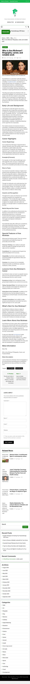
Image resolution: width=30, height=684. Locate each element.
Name (5, 418)
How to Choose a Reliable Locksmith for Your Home (15, 540)
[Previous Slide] (26, 1)
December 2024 (6, 588)
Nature (4, 651)
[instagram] (13, 6)
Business (5, 616)
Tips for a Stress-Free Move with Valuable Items (14, 1)
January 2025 (6, 585)
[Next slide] (28, 1)
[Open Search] (26, 26)
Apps (4, 605)
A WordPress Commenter (9, 559)
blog (4, 614)
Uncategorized (6, 672)
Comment (6, 400)
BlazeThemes (15, 678)
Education (5, 625)
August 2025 (6, 567)
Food (4, 634)
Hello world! (20, 559)
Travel (4, 669)
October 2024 (6, 593)
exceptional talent (11, 81)
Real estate (5, 657)
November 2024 (6, 591)
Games (4, 637)
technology (5, 666)
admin (5, 58)
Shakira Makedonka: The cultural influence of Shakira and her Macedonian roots (19, 504)
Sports (4, 660)
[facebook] (11, 6)
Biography (5, 611)
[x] (15, 6)
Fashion (5, 631)
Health (4, 643)
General (4, 640)
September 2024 (6, 596)
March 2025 (5, 579)
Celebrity (5, 47)
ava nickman (19, 368)
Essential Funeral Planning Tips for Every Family (14, 543)
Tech (4, 663)
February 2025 (6, 582)
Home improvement (7, 646)
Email (5, 424)
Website (6, 430)
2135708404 (10, 368)
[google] (17, 6)
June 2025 (5, 570)
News (4, 654)
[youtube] (18, 6)
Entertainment (6, 628)
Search (4, 524)
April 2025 (5, 576)
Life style (5, 649)
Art (3, 608)
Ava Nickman (16, 334)
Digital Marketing (7, 622)
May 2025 (5, 573)
